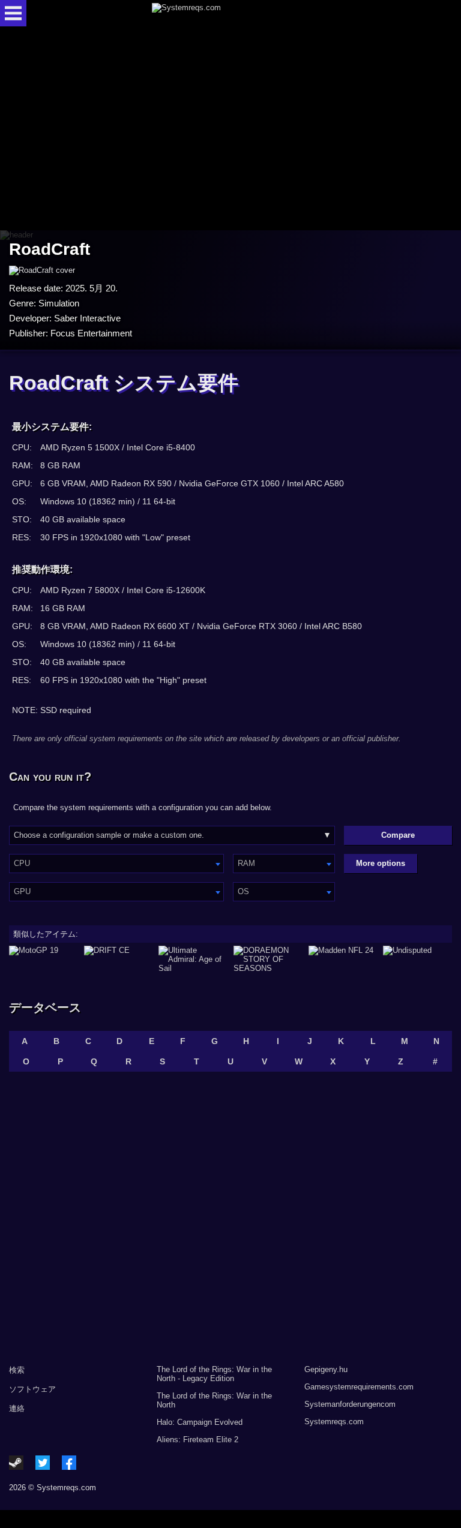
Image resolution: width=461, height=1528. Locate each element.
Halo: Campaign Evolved (200, 1422)
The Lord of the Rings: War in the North (214, 1400)
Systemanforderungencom (350, 1404)
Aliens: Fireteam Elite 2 (197, 1439)
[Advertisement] (230, 129)
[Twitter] (42, 1462)
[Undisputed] (417, 959)
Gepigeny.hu (326, 1369)
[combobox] (116, 863)
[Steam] (16, 1462)
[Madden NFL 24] (343, 959)
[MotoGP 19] (43, 959)
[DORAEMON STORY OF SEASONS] (268, 959)
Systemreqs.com (334, 1421)
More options (380, 863)
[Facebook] (69, 1462)
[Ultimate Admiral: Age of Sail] (192, 959)
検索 (17, 1369)
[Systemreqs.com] (241, 13)
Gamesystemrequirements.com (359, 1386)
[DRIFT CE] (118, 959)
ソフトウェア (32, 1389)
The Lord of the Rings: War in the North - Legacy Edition (214, 1374)
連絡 (17, 1408)
